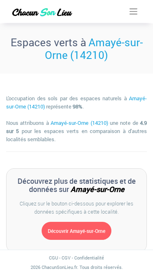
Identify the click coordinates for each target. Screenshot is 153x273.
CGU (53, 258)
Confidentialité (89, 258)
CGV (66, 258)
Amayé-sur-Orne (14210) (94, 48)
